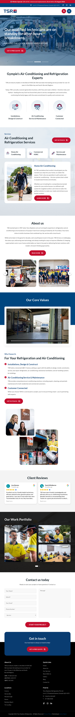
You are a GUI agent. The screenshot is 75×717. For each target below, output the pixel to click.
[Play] (9, 340)
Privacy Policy (47, 714)
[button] (69, 11)
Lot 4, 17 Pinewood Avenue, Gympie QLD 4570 (46, 5)
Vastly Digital (63, 714)
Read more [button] (4, 501)
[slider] (38, 340)
